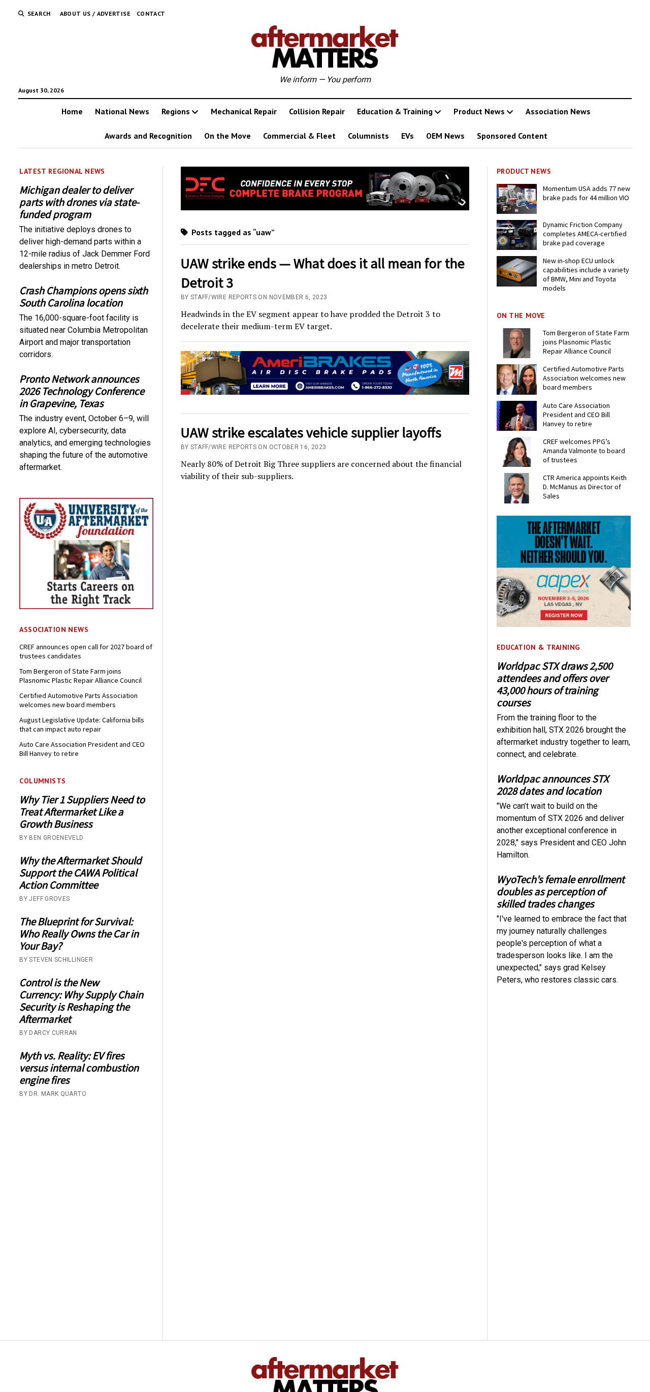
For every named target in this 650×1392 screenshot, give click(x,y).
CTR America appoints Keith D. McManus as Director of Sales (585, 486)
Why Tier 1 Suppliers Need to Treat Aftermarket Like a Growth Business (82, 812)
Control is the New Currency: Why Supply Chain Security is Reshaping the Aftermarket (81, 1000)
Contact (151, 13)
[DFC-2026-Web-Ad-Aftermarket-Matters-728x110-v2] (325, 207)
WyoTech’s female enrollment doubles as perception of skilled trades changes (561, 891)
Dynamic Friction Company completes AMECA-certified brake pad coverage (585, 233)
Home (72, 111)
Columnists (368, 136)
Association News (558, 111)
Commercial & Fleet (299, 136)
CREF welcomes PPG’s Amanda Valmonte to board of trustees (584, 450)
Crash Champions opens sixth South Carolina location (83, 296)
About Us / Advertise (95, 13)
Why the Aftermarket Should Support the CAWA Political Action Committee (80, 873)
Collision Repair (317, 111)
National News (122, 111)
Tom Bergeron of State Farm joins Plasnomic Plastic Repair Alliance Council (80, 676)
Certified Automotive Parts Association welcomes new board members (78, 700)
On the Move (227, 136)
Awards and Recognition (148, 136)
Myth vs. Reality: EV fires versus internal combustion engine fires (79, 1068)
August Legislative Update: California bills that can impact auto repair (81, 724)
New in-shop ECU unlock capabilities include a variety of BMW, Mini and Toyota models (586, 274)
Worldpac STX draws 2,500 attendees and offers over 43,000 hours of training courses (554, 684)
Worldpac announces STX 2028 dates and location (553, 785)
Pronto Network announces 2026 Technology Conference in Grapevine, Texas (81, 391)
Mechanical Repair (244, 111)
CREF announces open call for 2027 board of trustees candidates (85, 651)
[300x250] (564, 624)
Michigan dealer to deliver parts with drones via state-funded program (79, 202)
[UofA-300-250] (86, 606)
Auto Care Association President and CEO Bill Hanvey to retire (82, 749)
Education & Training (395, 111)
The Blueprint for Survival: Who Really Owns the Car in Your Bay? (79, 933)
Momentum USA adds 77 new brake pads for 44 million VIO (586, 193)
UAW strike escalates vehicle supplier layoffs (311, 432)
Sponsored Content (512, 136)
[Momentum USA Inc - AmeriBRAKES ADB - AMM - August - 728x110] (325, 392)
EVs (407, 136)
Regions (175, 111)
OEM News (445, 136)
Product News (479, 111)
